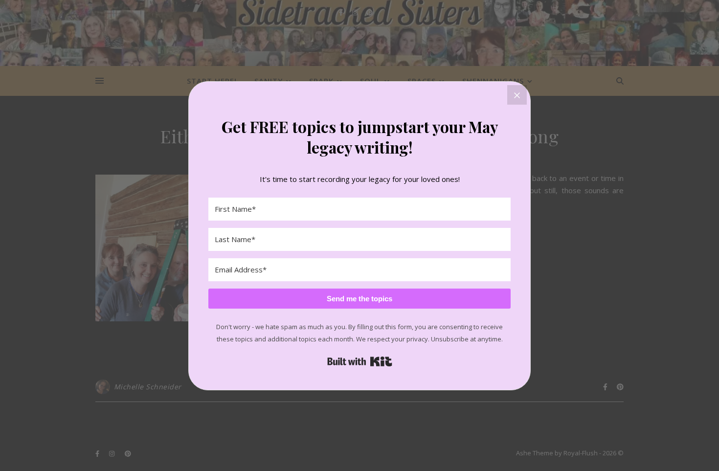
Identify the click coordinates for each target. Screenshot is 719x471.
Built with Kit (359, 361)
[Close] (517, 95)
